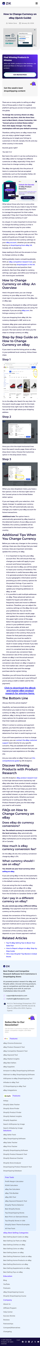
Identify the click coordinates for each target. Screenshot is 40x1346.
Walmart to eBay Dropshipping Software (19, 1074)
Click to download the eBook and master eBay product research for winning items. (20, 691)
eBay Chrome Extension (12, 1043)
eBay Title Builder (11, 1193)
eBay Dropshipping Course (13, 1292)
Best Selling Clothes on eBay (14, 1245)
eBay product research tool (27, 778)
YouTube (6, 1284)
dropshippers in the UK (26, 265)
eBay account (11, 242)
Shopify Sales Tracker (11, 1104)
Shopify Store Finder (11, 1108)
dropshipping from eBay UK (21, 245)
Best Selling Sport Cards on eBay (15, 1237)
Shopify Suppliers (10, 1120)
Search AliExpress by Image (14, 1124)
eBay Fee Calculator (12, 1189)
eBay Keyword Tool (10, 1055)
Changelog (7, 1331)
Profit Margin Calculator (14, 1181)
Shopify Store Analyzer (12, 1163)
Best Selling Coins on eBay (13, 1249)
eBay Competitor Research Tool (15, 1051)
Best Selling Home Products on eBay (17, 1260)
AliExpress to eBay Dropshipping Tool (17, 1078)
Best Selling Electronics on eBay (15, 1264)
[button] (20, 201)
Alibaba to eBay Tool (11, 1082)
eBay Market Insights (11, 1059)
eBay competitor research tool (20, 262)
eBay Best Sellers (9, 1063)
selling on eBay (8, 871)
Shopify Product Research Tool (15, 1154)
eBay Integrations (10, 1090)
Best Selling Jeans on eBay (13, 1252)
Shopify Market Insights (12, 1116)
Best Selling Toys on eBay (13, 1272)
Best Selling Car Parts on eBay (14, 1241)
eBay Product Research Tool (14, 1047)
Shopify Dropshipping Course (14, 1296)
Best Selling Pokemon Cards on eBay (17, 1256)
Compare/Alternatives (11, 1328)
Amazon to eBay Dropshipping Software (18, 1071)
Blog (5, 1280)
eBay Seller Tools (9, 1135)
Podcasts (6, 1288)
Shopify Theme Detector (14, 1205)
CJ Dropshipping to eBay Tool (14, 1086)
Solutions (7, 1131)
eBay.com (25, 310)
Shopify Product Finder (12, 1112)
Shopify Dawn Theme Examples (17, 1224)
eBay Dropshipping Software (14, 1139)
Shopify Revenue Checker (13, 1158)
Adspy (5, 1101)
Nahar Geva (12, 23)
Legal (18, 1340)
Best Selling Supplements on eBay (16, 1268)
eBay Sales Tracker (10, 1142)
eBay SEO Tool (10, 1197)
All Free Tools (10, 1228)
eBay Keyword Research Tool (16, 1201)
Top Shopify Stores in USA (15, 1221)
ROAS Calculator (11, 1185)
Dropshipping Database (12, 1171)
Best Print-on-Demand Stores (16, 1217)
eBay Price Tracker (10, 1146)
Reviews (6, 1320)
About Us (6, 1304)
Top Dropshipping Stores (14, 1213)
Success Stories (9, 1316)
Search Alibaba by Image (13, 1128)
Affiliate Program (10, 1308)
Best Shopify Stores (12, 1209)
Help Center (8, 1312)
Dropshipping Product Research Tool (17, 1167)
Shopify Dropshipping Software (15, 1150)
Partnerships (8, 1324)
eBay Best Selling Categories (15, 1233)
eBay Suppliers (9, 1067)
